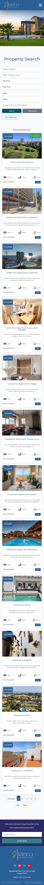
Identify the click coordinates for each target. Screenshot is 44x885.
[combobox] (22, 69)
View (37, 182)
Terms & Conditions (36, 883)
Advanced (32, 111)
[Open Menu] (40, 5)
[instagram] (19, 865)
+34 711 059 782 (25, 877)
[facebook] (15, 865)
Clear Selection (11, 117)
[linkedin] (24, 865)
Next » (25, 805)
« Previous (11, 799)
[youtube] (29, 865)
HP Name (2, 821)
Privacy (27, 883)
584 (17, 805)
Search (12, 111)
